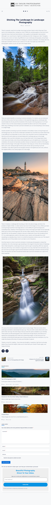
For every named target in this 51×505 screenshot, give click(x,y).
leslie (23, 25)
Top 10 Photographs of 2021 (9, 379)
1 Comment (17, 384)
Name (3, 446)
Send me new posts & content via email (12, 457)
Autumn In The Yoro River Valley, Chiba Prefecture (15, 396)
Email (3, 450)
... (20, 399)
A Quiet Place (5, 414)
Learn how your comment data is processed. (28, 466)
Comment (4, 431)
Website (4, 454)
